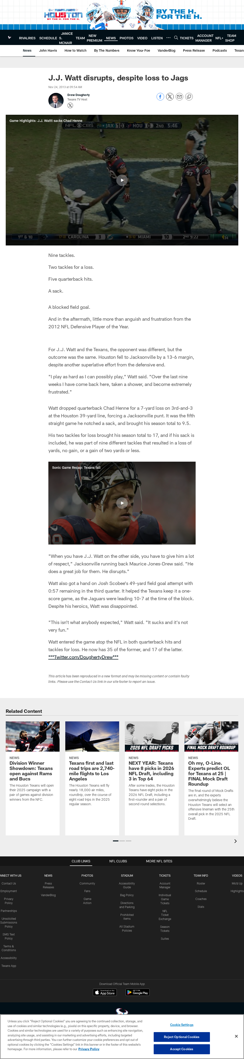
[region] (122, 1036)
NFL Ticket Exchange (165, 915)
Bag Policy (127, 895)
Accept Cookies (181, 1049)
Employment (8, 891)
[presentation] (236, 841)
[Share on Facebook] (160, 99)
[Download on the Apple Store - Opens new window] (104, 993)
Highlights (237, 891)
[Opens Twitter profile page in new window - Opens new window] (70, 105)
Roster (201, 883)
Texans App (8, 965)
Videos (237, 875)
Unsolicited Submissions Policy (8, 922)
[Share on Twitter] (170, 99)
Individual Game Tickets (165, 899)
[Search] (176, 37)
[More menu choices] (168, 38)
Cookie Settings (181, 1025)
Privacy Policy (88, 1049)
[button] (122, 180)
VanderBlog (48, 895)
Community (87, 883)
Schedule (201, 891)
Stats (201, 906)
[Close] (236, 1036)
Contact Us (9, 883)
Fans (87, 891)
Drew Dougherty (78, 94)
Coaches (201, 898)
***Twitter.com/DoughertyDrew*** (83, 657)
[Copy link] (189, 97)
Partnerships (9, 910)
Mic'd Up (237, 883)
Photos (87, 875)
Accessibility (9, 957)
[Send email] (179, 99)
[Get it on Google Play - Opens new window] (137, 994)
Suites (165, 938)
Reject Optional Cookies (181, 1037)
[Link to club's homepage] (9, 37)
